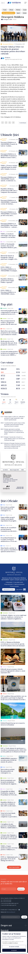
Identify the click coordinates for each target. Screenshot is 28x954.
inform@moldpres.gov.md (10, 905)
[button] (24, 315)
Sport (18, 13)
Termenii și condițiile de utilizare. (10, 943)
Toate (4, 10)
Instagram (6, 122)
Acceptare (14, 950)
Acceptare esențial (14, 946)
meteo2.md (13, 396)
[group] (14, 311)
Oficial (11, 10)
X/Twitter (9, 122)
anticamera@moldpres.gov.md (11, 903)
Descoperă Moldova (12, 16)
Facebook (2, 122)
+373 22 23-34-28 (7, 900)
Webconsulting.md (10, 912)
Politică (18, 10)
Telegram (13, 122)
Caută (24, 917)
